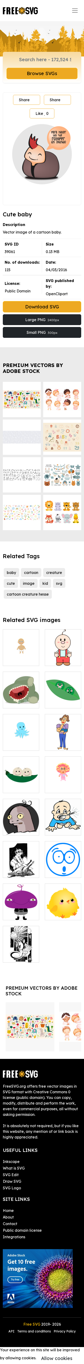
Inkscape (11, 1161)
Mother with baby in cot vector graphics (21, 947)
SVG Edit (11, 1174)
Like (42, 113)
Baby (13, 659)
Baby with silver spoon (63, 826)
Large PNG (42, 319)
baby (11, 572)
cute (11, 583)
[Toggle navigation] (75, 10)
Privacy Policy (65, 1331)
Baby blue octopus (21, 741)
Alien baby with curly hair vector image (21, 908)
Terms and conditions (34, 1331)
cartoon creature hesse (28, 594)
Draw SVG (12, 1181)
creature (54, 572)
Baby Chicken (62, 913)
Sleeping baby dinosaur (21, 699)
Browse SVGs (42, 73)
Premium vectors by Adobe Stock (33, 368)
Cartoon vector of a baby (63, 781)
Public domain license (22, 1230)
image (29, 583)
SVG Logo (12, 1188)
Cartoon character (21, 826)
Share (24, 99)
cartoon (31, 572)
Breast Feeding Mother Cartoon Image (63, 733)
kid (45, 583)
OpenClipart (57, 293)
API (11, 1331)
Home (8, 1210)
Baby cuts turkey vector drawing (21, 866)
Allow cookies (56, 1358)
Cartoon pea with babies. (21, 784)
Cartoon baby (62, 659)
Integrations (14, 1237)
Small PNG (42, 332)
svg (59, 583)
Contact (10, 1223)
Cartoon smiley (63, 868)
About (8, 1217)
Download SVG (42, 307)
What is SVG (14, 1168)
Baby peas (59, 701)
